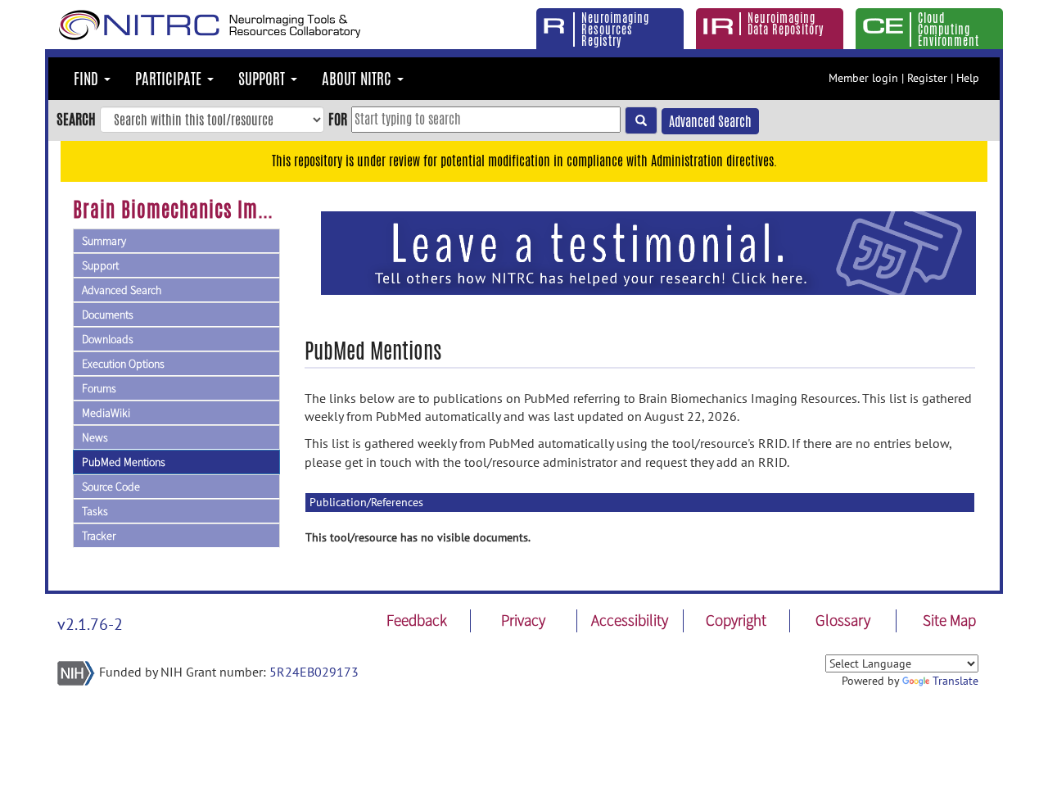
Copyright (736, 620)
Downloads (107, 339)
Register (927, 77)
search (76, 118)
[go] (641, 120)
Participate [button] (170, 78)
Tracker (98, 535)
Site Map (949, 620)
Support (100, 265)
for (337, 118)
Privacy (523, 620)
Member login (863, 77)
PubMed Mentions (123, 462)
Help (967, 77)
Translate (955, 680)
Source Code (111, 486)
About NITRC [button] (358, 78)
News (95, 437)
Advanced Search (710, 121)
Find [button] (88, 78)
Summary (104, 240)
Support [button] (263, 78)
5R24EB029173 (314, 671)
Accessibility (629, 620)
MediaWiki (106, 412)
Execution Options (123, 363)
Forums (99, 388)
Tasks (95, 511)
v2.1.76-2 (90, 624)
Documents (107, 314)
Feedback (416, 620)
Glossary (842, 620)
